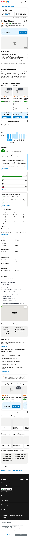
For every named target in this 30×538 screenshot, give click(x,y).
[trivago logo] (5, 2)
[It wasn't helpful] (23, 61)
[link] (18, 2)
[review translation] (20, 151)
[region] (14, 43)
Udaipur (3, 472)
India (14, 470)
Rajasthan (19, 470)
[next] (26, 140)
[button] (14, 10)
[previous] (6, 140)
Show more (4, 80)
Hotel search (4, 470)
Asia (10, 470)
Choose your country (6, 482)
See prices (22, 32)
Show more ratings (6, 205)
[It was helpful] (21, 61)
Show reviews (5, 189)
